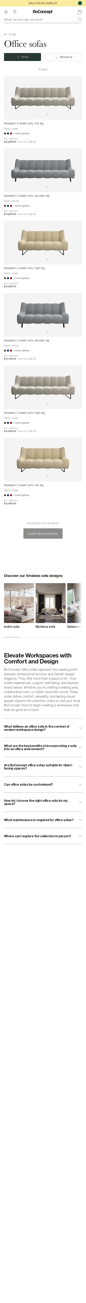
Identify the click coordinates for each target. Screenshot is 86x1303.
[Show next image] (47, 115)
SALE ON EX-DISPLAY (43, 3)
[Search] (80, 19)
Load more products (43, 533)
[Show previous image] (39, 115)
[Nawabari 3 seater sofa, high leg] (43, 387)
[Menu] (6, 12)
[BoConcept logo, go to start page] (43, 12)
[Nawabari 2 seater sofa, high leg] (43, 242)
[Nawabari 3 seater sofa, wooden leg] (43, 170)
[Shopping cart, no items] (79, 12)
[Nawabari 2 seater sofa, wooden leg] (43, 315)
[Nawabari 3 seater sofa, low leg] (43, 98)
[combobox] (43, 19)
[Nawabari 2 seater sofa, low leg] (43, 459)
